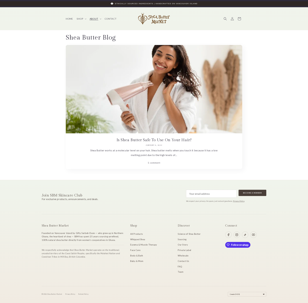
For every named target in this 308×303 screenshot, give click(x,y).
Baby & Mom (136, 261)
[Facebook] (228, 235)
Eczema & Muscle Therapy (143, 244)
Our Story (183, 244)
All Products (136, 234)
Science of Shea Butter (189, 234)
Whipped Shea (137, 239)
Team (180, 272)
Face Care (135, 250)
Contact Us (183, 261)
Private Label (184, 250)
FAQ (180, 266)
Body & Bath (136, 255)
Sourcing (182, 239)
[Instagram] (237, 235)
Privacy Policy (238, 201)
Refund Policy (83, 294)
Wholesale (183, 255)
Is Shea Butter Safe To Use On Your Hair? (154, 140)
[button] (81, 18)
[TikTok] (245, 235)
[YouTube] (253, 235)
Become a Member (252, 193)
